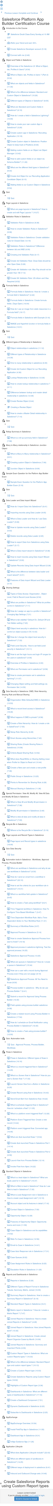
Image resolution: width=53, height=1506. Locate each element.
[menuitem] (1, 6)
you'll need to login (37, 1495)
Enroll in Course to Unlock (26, 1498)
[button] (1, 2)
